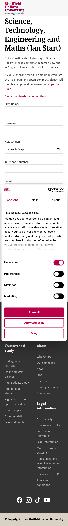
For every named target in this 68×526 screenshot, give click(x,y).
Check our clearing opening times (26, 96)
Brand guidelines (47, 387)
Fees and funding (15, 422)
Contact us (43, 393)
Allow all (34, 312)
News (40, 369)
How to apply (13, 410)
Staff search (44, 381)
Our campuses (46, 362)
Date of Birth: (13, 142)
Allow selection (34, 322)
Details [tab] (34, 199)
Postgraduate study (17, 382)
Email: (9, 181)
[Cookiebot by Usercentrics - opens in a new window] (48, 190)
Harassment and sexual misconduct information (48, 463)
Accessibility (44, 419)
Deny (34, 333)
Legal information (47, 442)
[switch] (58, 274)
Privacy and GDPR (48, 474)
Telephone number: (17, 162)
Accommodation (15, 416)
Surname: (11, 123)
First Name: (12, 104)
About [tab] (56, 199)
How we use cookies (49, 425)
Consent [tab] (12, 199)
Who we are (44, 356)
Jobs (39, 375)
